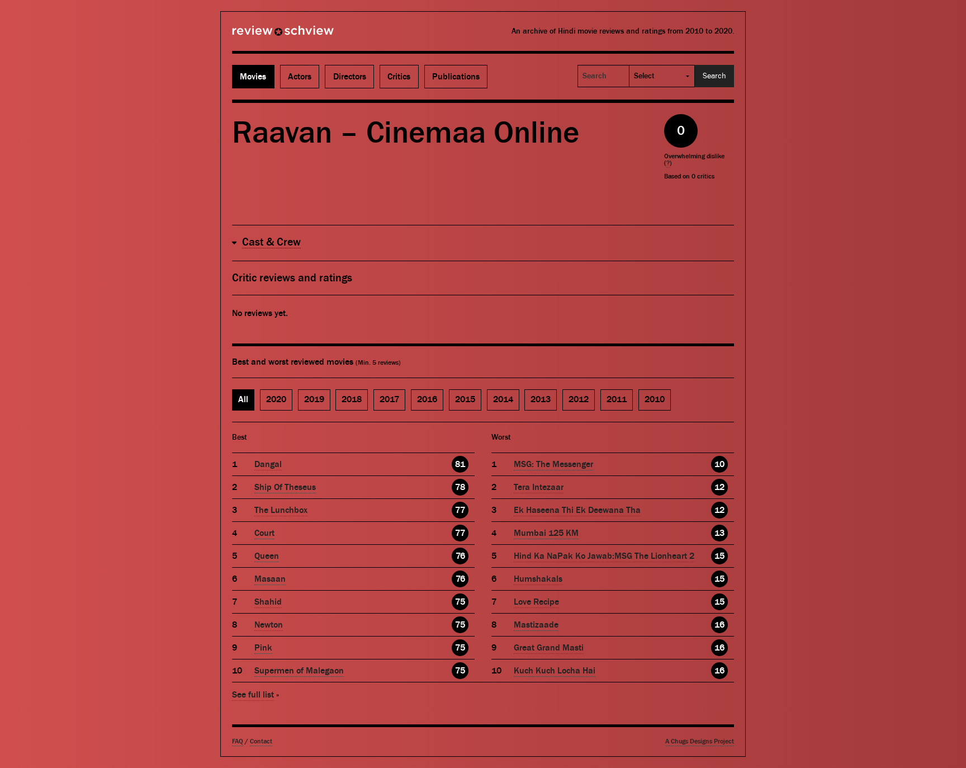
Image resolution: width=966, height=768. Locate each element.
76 (460, 556)
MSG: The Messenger (553, 464)
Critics (398, 76)
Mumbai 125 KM (546, 533)
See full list (253, 694)
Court (264, 533)
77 (460, 510)
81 (460, 464)
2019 (314, 399)
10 (719, 464)
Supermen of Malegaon (299, 670)
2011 (617, 399)
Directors (349, 76)
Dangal (268, 464)
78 (460, 487)
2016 (427, 399)
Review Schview (264, 35)
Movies (253, 76)
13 (719, 533)
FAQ (237, 741)
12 (719, 487)
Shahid (268, 601)
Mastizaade (536, 624)
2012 (579, 399)
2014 (503, 399)
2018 (352, 399)
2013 (541, 399)
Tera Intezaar (539, 487)
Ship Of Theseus (285, 487)
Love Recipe (536, 601)
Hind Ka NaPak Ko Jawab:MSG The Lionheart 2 (604, 556)
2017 (389, 399)
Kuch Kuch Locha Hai (554, 670)
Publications (456, 76)
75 (460, 601)
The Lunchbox (280, 510)
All (243, 399)
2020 (276, 399)
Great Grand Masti (549, 647)
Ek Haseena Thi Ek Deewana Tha (577, 510)
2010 (655, 399)
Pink (263, 647)
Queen (266, 556)
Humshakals (538, 579)
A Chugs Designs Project (699, 741)
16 (719, 624)
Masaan (270, 579)
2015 (465, 399)
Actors (299, 76)
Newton (268, 624)
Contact (261, 741)
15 (719, 556)
